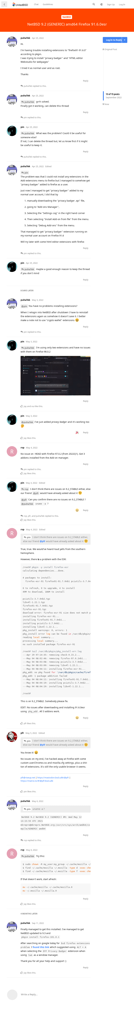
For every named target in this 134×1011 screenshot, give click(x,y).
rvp (26, 489)
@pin (24, 306)
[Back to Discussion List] (4, 4)
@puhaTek (27, 422)
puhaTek (29, 101)
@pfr (36, 493)
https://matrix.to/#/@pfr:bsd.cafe (37, 780)
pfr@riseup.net (28, 777)
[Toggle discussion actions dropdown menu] (124, 40)
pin (26, 172)
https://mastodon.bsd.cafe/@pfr (53, 777)
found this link (41, 947)
